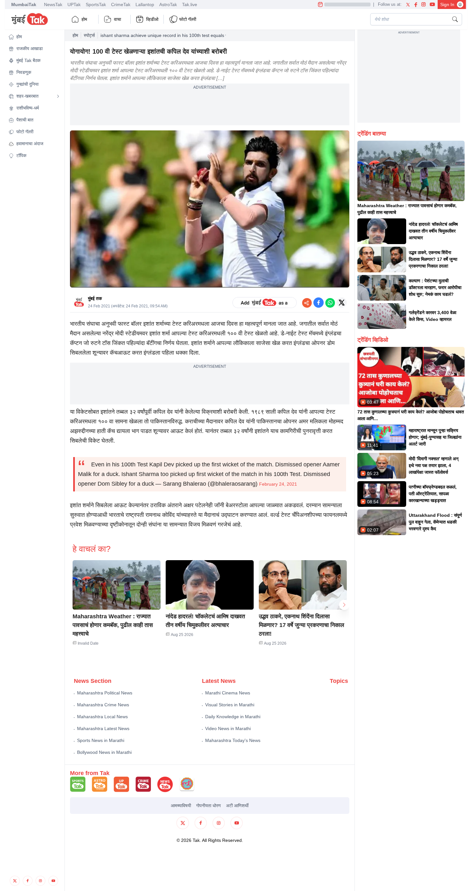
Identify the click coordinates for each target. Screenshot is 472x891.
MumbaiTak (23, 4)
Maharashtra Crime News (103, 704)
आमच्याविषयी (181, 805)
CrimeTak (120, 4)
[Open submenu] (58, 96)
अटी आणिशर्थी (237, 805)
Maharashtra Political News (104, 692)
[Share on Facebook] (318, 302)
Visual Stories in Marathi (229, 704)
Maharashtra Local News (102, 716)
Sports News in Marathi (100, 740)
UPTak (74, 4)
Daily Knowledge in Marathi (232, 716)
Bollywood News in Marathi (104, 752)
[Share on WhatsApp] (330, 302)
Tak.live (189, 4)
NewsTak (53, 4)
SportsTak (96, 4)
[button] (34, 37)
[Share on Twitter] (342, 302)
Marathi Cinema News (227, 692)
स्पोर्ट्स (89, 35)
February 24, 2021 (278, 484)
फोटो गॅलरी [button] (187, 19)
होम (84, 19)
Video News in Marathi (228, 728)
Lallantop (144, 4)
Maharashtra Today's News (232, 740)
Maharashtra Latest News (103, 728)
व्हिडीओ (152, 19)
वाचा (117, 19)
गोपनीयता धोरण (208, 805)
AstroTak (168, 4)
